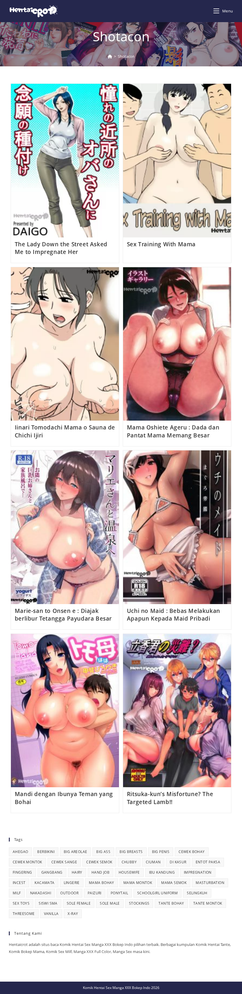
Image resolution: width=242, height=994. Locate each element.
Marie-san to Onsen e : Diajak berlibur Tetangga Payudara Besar (63, 615)
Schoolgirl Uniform (157, 892)
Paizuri (95, 892)
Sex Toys (21, 903)
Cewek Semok (99, 862)
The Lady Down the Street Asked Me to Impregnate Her (61, 248)
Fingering (22, 872)
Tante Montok (207, 903)
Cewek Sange (64, 862)
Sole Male (110, 903)
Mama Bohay (101, 882)
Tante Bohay (171, 903)
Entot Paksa (208, 862)
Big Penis (161, 851)
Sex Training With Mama (161, 244)
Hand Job (100, 872)
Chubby (129, 862)
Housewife (129, 872)
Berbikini (46, 851)
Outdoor (69, 892)
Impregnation (198, 872)
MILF (17, 892)
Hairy (77, 872)
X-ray (73, 913)
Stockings (139, 903)
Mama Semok (174, 882)
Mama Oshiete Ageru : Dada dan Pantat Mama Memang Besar (173, 431)
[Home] (110, 56)
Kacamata (44, 882)
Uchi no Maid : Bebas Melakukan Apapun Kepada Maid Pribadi (173, 615)
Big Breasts (131, 851)
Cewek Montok (27, 862)
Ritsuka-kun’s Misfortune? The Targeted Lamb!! (170, 798)
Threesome (24, 913)
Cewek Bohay (192, 851)
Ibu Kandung (162, 872)
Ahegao (20, 851)
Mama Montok (137, 882)
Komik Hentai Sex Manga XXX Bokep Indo (116, 987)
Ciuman (153, 862)
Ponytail (119, 892)
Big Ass (103, 851)
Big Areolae (75, 851)
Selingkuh (197, 892)
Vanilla (51, 913)
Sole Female (79, 903)
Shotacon (126, 56)
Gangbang (52, 872)
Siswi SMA (48, 903)
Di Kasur (178, 862)
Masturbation (210, 882)
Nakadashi (40, 892)
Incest (19, 882)
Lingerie (72, 882)
